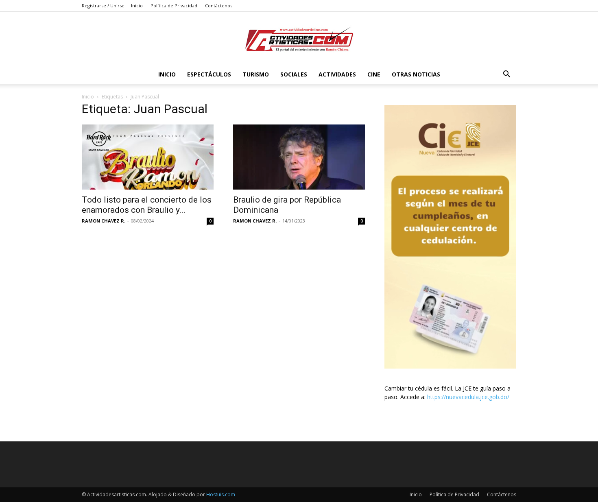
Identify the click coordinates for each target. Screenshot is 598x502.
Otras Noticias (416, 74)
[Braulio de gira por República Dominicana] (299, 157)
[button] (506, 75)
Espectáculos (209, 74)
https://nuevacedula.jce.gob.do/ (468, 397)
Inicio (137, 5)
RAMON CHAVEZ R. (103, 221)
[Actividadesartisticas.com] (299, 38)
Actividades (337, 74)
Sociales (293, 74)
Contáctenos (218, 5)
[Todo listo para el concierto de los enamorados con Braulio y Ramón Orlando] (148, 157)
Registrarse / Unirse (103, 5)
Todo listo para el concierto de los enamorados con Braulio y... (147, 205)
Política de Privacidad (174, 5)
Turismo (255, 74)
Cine (373, 74)
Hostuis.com (220, 494)
